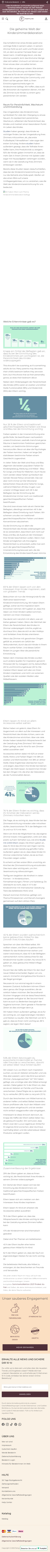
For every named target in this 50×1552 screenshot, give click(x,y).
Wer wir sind (7, 1442)
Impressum (6, 1445)
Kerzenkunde (7, 1499)
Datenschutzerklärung (11, 1456)
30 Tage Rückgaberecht (12, 1480)
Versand (5, 1488)
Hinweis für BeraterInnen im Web (16, 1464)
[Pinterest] (15, 1425)
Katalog (5, 1519)
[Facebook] (3, 1425)
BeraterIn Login (8, 1460)
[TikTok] (11, 1425)
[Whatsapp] (19, 1425)
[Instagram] (7, 1425)
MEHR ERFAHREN (25, 1347)
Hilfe (23, 2)
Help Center (7, 1502)
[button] (3, 19)
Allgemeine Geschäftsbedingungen (17, 1495)
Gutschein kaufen (9, 1449)
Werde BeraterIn (9, 1453)
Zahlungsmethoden (10, 1484)
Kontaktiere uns (8, 1491)
